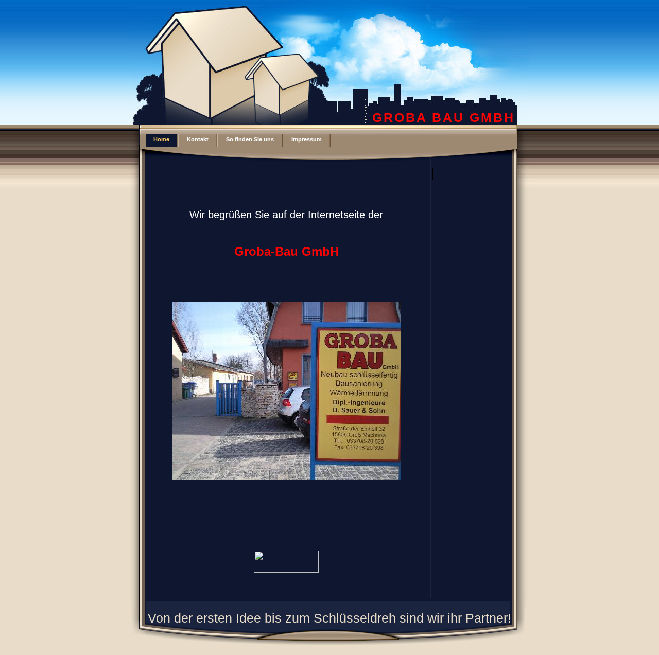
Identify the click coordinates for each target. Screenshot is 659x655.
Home (161, 139)
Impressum (306, 139)
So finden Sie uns (250, 139)
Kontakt (198, 139)
